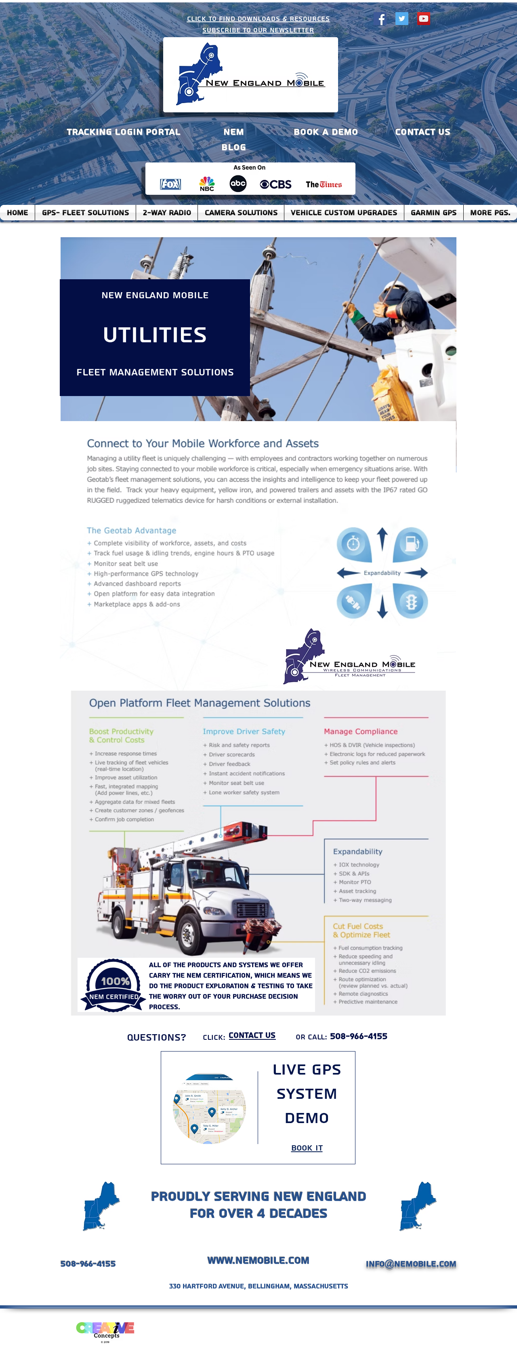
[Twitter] (401, 18)
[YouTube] (423, 18)
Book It (307, 1148)
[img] (209, 1107)
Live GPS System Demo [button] (306, 1094)
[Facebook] (380, 18)
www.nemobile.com (258, 1261)
